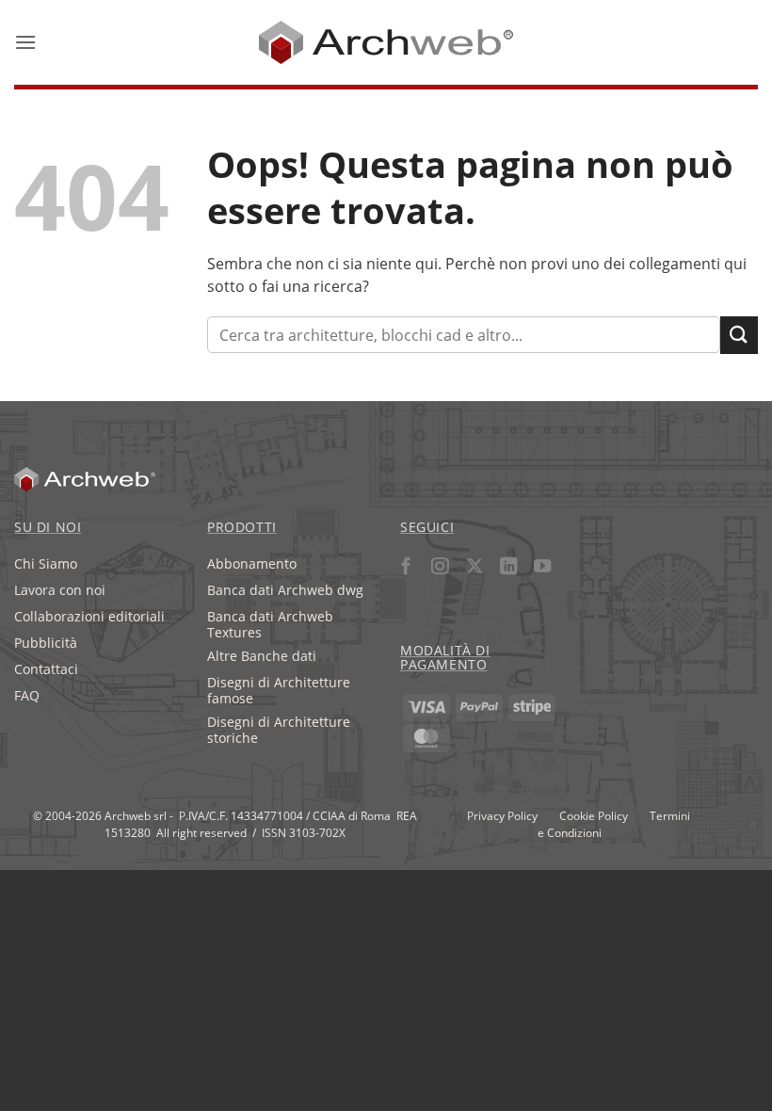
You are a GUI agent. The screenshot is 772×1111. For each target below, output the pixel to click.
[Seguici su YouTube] (542, 568)
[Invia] (739, 334)
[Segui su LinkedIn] (507, 568)
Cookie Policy (593, 815)
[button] (25, 42)
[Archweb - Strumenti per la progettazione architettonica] (386, 42)
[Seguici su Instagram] (440, 568)
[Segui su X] (474, 568)
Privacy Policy (502, 815)
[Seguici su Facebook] (406, 568)
